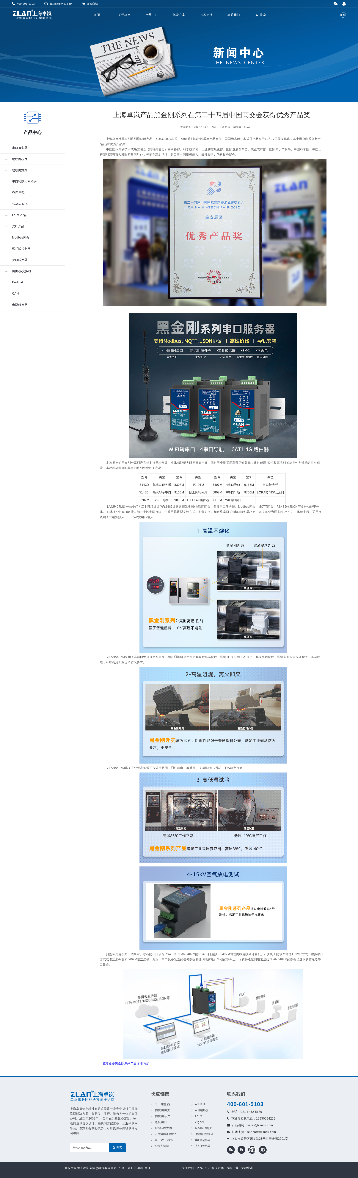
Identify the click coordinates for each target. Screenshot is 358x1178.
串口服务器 (162, 1104)
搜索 (262, 14)
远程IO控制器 (204, 1134)
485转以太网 (163, 1128)
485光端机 (162, 1146)
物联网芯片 (162, 1116)
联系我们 (233, 14)
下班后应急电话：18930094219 (253, 1118)
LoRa (199, 1116)
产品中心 (152, 14)
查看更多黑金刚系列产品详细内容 (126, 1063)
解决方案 (179, 14)
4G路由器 (201, 1110)
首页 (97, 14)
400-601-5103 (245, 1104)
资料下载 (232, 1168)
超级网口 (161, 1122)
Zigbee (200, 1122)
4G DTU (201, 1104)
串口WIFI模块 (164, 1140)
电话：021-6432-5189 (246, 1111)
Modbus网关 (203, 1128)
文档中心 (247, 1168)
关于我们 (188, 1168)
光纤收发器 (203, 1146)
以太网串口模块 (165, 1134)
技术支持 (206, 14)
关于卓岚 (124, 14)
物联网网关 (162, 1110)
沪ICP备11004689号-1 (134, 1168)
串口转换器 (203, 1140)
